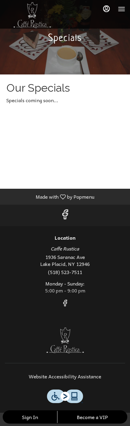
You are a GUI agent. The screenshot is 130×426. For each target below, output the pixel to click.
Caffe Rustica (65, 340)
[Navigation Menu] (121, 9)
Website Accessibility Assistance (65, 376)
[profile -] (106, 8)
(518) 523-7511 (65, 272)
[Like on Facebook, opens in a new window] (65, 215)
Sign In (30, 417)
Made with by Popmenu (49, 196)
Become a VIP (92, 417)
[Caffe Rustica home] (32, 15)
